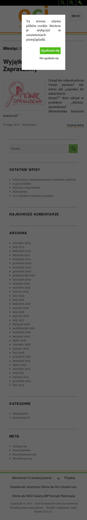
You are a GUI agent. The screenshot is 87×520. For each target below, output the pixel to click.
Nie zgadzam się (48, 58)
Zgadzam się (50, 50)
